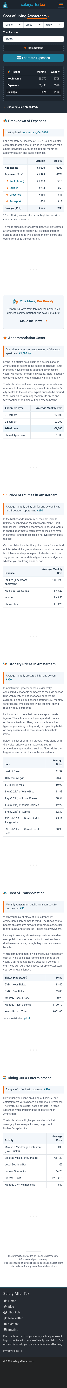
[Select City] (48, 16)
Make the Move (31, 321)
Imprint (13, 1329)
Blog (11, 1306)
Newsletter (15, 1318)
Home (12, 1301)
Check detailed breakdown (22, 107)
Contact (13, 1324)
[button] (61, 4)
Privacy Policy (11, 1350)
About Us (14, 1312)
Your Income (10, 32)
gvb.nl (27, 1018)
